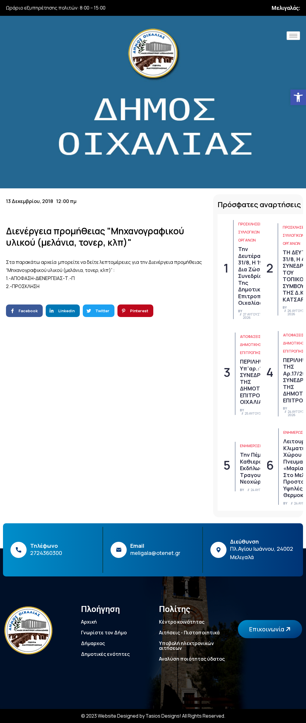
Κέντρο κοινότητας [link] (181, 622)
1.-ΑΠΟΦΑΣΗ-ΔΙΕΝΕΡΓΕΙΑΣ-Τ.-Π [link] (40, 278)
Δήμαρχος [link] (93, 643)
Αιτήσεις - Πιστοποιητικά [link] (189, 632)
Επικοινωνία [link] (267, 629)
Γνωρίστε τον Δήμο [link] (104, 632)
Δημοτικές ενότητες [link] (105, 654)
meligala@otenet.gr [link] (155, 552)
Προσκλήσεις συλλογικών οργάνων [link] (250, 232)
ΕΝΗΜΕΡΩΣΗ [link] (251, 445)
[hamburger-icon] (293, 35)
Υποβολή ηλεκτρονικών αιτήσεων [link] (186, 645)
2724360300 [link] (46, 552)
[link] (298, 97)
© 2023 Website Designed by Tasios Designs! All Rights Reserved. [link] (153, 716)
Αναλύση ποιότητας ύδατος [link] (192, 659)
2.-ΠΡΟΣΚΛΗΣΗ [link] (22, 286)
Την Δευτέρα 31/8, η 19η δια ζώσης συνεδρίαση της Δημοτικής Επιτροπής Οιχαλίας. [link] (253, 275)
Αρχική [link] (89, 622)
